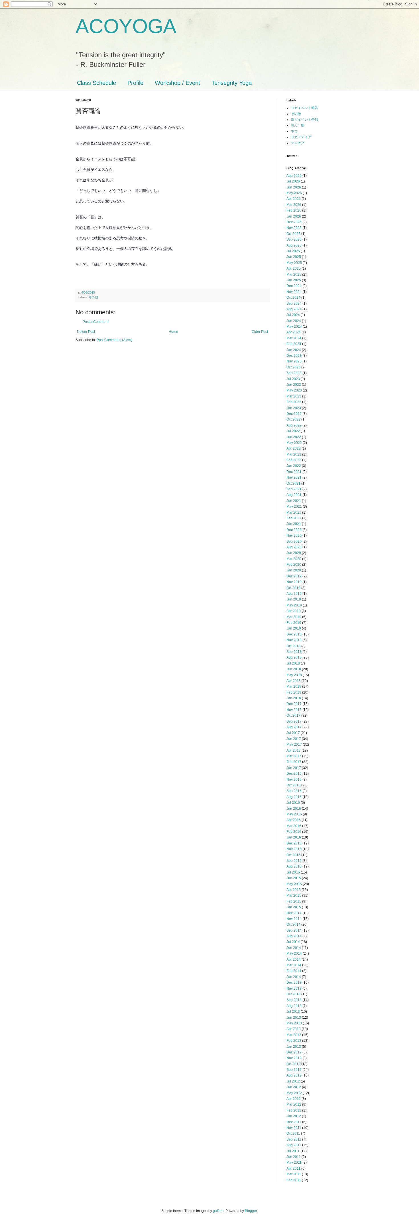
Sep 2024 (294, 304)
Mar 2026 (293, 205)
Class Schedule (96, 83)
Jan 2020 (293, 570)
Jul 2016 (293, 803)
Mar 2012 (293, 1104)
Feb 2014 (293, 971)
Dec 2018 (294, 634)
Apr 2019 (293, 611)
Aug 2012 (294, 1075)
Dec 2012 (294, 1052)
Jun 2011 (293, 1157)
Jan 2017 (293, 768)
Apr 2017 (293, 751)
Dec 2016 (294, 774)
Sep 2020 (294, 542)
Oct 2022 (293, 419)
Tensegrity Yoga (231, 83)
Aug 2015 (294, 866)
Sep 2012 (294, 1070)
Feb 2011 (293, 1180)
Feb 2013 (293, 1041)
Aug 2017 (294, 727)
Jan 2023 (293, 408)
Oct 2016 (293, 785)
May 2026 (294, 193)
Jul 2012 (293, 1081)
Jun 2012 (293, 1087)
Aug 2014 (294, 936)
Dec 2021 (294, 472)
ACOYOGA (126, 26)
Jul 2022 (293, 431)
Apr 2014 (293, 959)
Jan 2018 (293, 698)
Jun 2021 (293, 501)
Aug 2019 (294, 594)
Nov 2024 (294, 292)
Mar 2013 (293, 1035)
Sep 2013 (294, 1000)
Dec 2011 (293, 1122)
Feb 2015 (293, 901)
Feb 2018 (293, 692)
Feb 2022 (293, 460)
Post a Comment (95, 322)
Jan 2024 (293, 350)
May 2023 (294, 390)
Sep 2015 (294, 861)
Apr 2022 (293, 448)
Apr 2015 (293, 890)
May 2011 (294, 1162)
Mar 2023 (293, 396)
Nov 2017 (294, 710)
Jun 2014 (293, 948)
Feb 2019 (293, 623)
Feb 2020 (293, 565)
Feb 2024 (293, 344)
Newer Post (86, 332)
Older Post (260, 332)
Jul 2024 (293, 315)
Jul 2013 (293, 1012)
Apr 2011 (293, 1168)
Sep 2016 (294, 791)
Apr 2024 (293, 332)
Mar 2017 (293, 756)
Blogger (251, 1211)
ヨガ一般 (297, 125)
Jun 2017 (293, 739)
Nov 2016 (294, 780)
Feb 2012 (293, 1110)
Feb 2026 (293, 210)
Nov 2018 (294, 640)
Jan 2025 (293, 280)
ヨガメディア (301, 137)
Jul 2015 (293, 872)
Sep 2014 (294, 930)
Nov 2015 (294, 849)
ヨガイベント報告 (304, 108)
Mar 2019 (293, 617)
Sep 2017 (294, 721)
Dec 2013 (294, 983)
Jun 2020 (293, 553)
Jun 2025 (293, 257)
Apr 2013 (293, 1029)
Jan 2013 (293, 1047)
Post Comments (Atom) (114, 340)
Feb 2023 (293, 402)
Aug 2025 (294, 245)
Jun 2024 (293, 321)
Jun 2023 (293, 385)
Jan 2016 (293, 837)
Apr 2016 (293, 820)
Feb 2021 (293, 518)
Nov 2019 (294, 582)
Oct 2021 (293, 483)
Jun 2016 (293, 809)
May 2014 (294, 954)
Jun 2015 (293, 878)
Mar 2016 (293, 826)
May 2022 (294, 443)
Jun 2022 (293, 437)
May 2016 (294, 814)
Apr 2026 (293, 199)
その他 (93, 297)
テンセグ (297, 143)
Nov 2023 (294, 361)
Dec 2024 (294, 286)
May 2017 (294, 745)
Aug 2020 (294, 547)
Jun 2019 (293, 599)
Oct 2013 (293, 994)
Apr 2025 (293, 268)
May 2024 (294, 327)
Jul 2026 (293, 181)
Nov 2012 (294, 1058)
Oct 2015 (293, 855)
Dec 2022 (294, 414)
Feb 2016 (293, 832)
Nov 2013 (294, 989)
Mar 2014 (293, 965)
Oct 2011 (293, 1133)
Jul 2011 (293, 1151)
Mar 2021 (293, 512)
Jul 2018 (293, 663)
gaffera (218, 1211)
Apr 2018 (293, 681)
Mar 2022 (293, 454)
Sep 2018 (294, 652)
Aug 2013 (294, 1006)
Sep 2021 (294, 489)
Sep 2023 (294, 373)
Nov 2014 (294, 919)
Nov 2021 (294, 477)
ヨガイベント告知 (304, 120)
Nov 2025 (294, 228)
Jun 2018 (293, 669)
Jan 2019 (293, 628)
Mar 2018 (293, 686)
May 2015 (294, 884)
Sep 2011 (293, 1139)
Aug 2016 (294, 797)
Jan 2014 (293, 977)
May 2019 (294, 605)
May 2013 (294, 1023)
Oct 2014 (293, 924)
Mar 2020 (293, 559)
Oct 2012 (293, 1064)
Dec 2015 (294, 843)
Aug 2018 (294, 657)
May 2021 (294, 507)
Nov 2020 (294, 536)
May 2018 (294, 675)
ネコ (294, 131)
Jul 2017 (293, 733)
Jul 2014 (293, 942)
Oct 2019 (293, 588)
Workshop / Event (177, 83)
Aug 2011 (293, 1145)
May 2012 (294, 1093)
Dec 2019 (294, 576)
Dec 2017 (294, 704)
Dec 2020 (294, 530)
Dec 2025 (294, 222)
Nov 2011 (293, 1128)
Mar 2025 (293, 274)
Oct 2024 (293, 298)
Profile (135, 83)
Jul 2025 (293, 251)
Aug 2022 (294, 425)
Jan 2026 (293, 216)
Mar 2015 (293, 895)
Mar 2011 (293, 1174)
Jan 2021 (293, 524)
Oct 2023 (293, 367)
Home (173, 332)
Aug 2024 (294, 309)
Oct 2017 (293, 715)
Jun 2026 (293, 187)
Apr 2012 (293, 1099)
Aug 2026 (294, 176)
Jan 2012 (293, 1116)
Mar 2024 (293, 338)
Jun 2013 (293, 1018)
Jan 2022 (293, 466)
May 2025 (294, 263)
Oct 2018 (293, 646)
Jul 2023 (293, 379)
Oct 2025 (293, 234)
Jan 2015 (293, 907)
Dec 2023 (294, 356)
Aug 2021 (294, 495)
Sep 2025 (294, 239)
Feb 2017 (293, 762)
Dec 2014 (294, 913)
